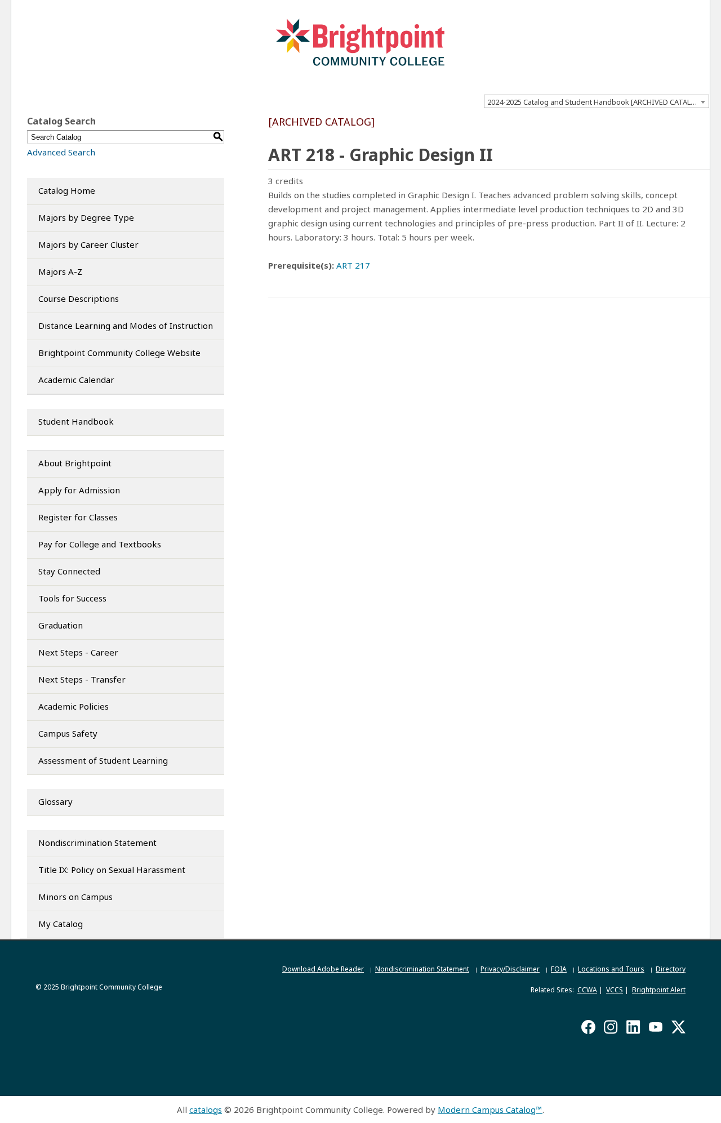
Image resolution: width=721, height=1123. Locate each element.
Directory (671, 969)
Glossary (55, 801)
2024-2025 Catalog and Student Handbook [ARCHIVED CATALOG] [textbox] (595, 102)
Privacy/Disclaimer (510, 969)
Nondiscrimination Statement (97, 842)
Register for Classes (78, 517)
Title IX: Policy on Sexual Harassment (111, 869)
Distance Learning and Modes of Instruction (125, 325)
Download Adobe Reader (323, 969)
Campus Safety (67, 733)
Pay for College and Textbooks (99, 544)
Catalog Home (66, 190)
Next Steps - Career (78, 652)
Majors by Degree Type (86, 217)
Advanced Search (61, 152)
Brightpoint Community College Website (119, 352)
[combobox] (596, 101)
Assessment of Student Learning (103, 760)
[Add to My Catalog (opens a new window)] (657, 124)
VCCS (614, 990)
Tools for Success (72, 598)
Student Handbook (76, 421)
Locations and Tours (611, 969)
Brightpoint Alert (659, 990)
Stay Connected (69, 571)
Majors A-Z (60, 271)
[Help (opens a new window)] (702, 124)
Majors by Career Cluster (88, 244)
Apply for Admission (79, 490)
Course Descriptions (78, 298)
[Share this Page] (673, 124)
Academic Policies (73, 706)
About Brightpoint (75, 463)
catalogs (205, 1109)
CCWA (587, 990)
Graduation (60, 625)
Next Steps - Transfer (82, 679)
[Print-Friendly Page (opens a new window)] (687, 124)
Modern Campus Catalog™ (490, 1109)
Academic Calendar (76, 379)
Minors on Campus (75, 896)
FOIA (559, 969)
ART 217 (353, 265)
